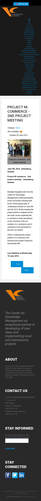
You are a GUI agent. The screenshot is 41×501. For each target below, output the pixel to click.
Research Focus (29, 48)
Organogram (29, 30)
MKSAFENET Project (29, 79)
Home (29, 24)
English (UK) (23, 4)
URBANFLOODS (29, 77)
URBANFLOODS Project (29, 81)
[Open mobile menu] (29, 19)
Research (29, 46)
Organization (29, 28)
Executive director (29, 32)
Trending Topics (29, 59)
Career (29, 40)
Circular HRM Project (29, 89)
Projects (29, 71)
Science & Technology (29, 52)
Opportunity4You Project (29, 83)
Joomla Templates (12, 496)
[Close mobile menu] (29, 22)
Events (29, 42)
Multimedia (29, 67)
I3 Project (29, 91)
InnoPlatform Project (29, 85)
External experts (29, 34)
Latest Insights (29, 65)
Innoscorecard (29, 63)
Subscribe (10, 449)
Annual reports (29, 36)
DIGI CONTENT (29, 75)
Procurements (29, 38)
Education (29, 69)
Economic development (29, 50)
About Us (29, 26)
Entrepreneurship (29, 56)
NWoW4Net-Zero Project (29, 87)
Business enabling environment (29, 54)
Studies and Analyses (29, 61)
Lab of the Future (29, 73)
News (29, 44)
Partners (29, 93)
